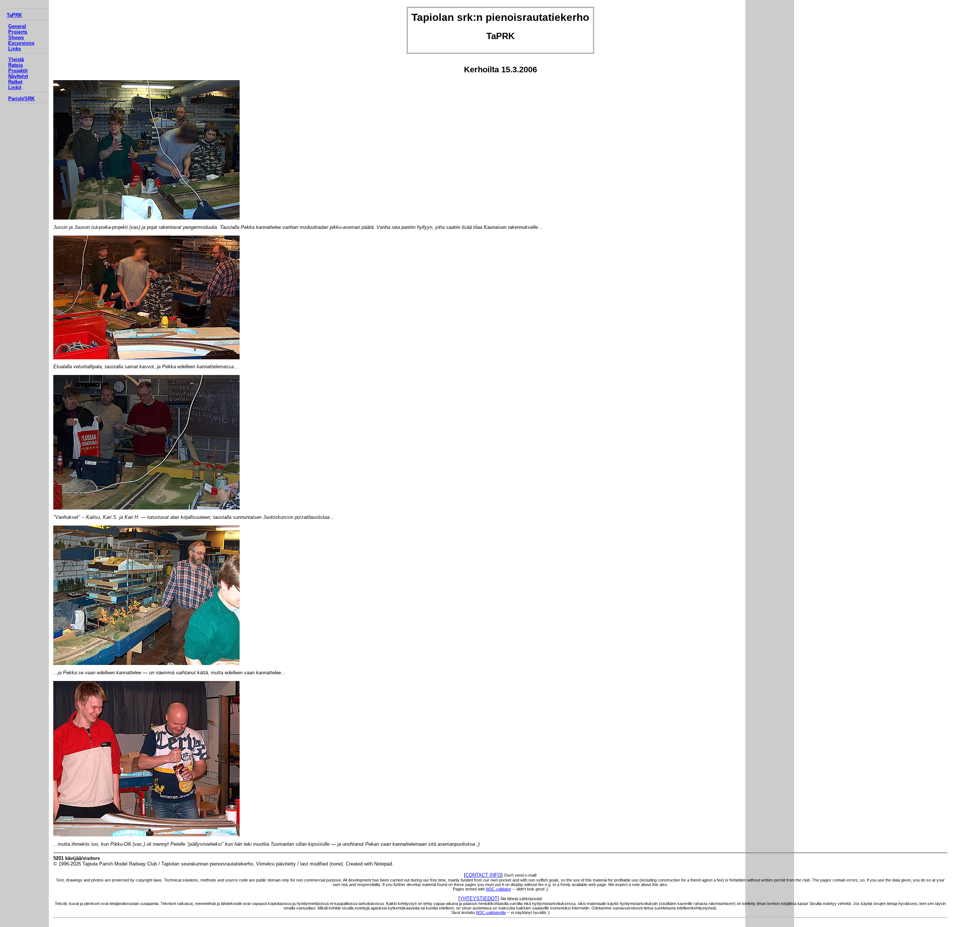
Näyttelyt (18, 76)
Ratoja (15, 65)
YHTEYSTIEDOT (478, 898)
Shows (16, 37)
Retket (15, 82)
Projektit (18, 70)
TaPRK (14, 15)
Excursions (21, 43)
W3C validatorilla (491, 912)
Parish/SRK (21, 98)
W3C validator (498, 889)
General (17, 26)
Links (14, 48)
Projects (17, 32)
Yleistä (16, 59)
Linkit (14, 87)
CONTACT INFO (483, 875)
